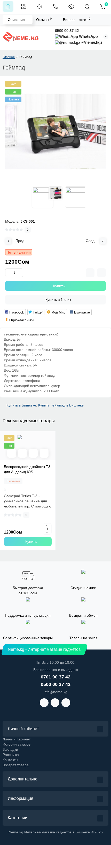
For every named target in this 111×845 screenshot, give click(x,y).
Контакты (10, 760)
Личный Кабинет (16, 739)
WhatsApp (88, 36)
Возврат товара (16, 765)
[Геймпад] (55, 131)
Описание (16, 20)
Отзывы (44, 19)
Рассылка (11, 755)
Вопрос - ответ (76, 19)
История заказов (16, 744)
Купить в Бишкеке (21, 405)
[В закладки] (44, 453)
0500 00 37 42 (67, 30)
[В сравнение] (33, 453)
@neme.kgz (91, 42)
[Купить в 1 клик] (22, 453)
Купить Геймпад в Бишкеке (61, 405)
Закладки (10, 749)
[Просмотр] (11, 453)
